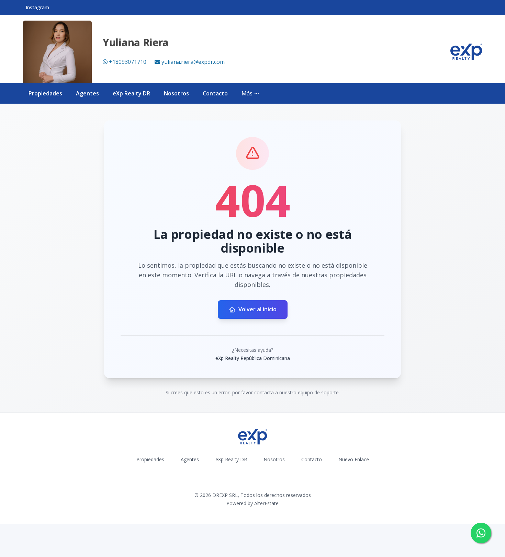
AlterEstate (266, 503)
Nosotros (176, 93)
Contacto (215, 93)
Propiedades (45, 93)
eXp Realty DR (131, 93)
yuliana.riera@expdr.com (193, 62)
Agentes (87, 93)
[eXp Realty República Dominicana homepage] (466, 52)
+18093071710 (127, 62)
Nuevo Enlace (353, 459)
